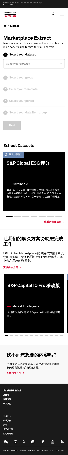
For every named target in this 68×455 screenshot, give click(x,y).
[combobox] (34, 63)
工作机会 (7, 416)
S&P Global (8, 5)
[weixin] (5, 441)
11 (56, 335)
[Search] (53, 14)
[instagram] (15, 441)
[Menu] (62, 14)
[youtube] (52, 441)
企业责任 (7, 421)
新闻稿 (6, 395)
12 (61, 335)
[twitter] (24, 441)
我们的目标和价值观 (12, 391)
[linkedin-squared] (33, 441)
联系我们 (7, 404)
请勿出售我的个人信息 (45, 450)
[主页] (10, 14)
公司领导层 (8, 434)
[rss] (62, 441)
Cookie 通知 (59, 450)
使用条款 (23, 450)
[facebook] (42, 441)
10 (51, 335)
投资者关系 (8, 429)
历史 (5, 425)
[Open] (61, 64)
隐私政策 (31, 450)
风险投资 (7, 399)
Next (12, 125)
